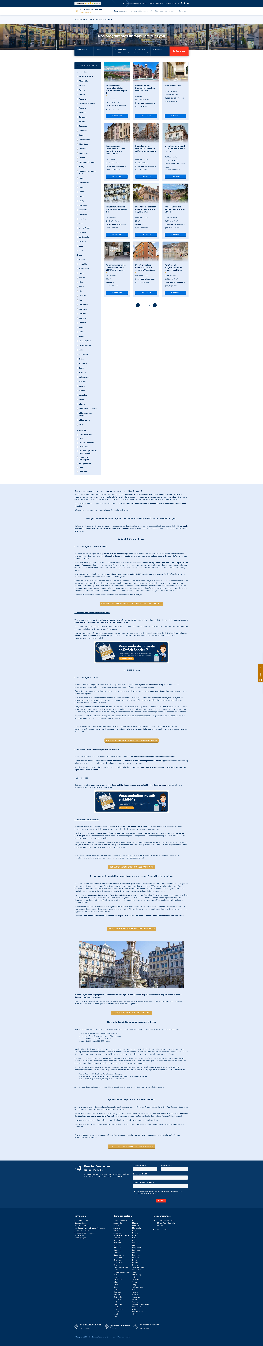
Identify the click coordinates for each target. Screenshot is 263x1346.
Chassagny (83, 153)
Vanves (82, 391)
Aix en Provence (86, 76)
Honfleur (83, 219)
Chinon (82, 158)
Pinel (81, 468)
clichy (81, 167)
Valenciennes (84, 377)
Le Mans (82, 241)
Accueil (79, 20)
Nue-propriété (85, 464)
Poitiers (82, 314)
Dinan (81, 192)
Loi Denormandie (86, 443)
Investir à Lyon (80, 995)
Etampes (83, 205)
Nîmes (81, 287)
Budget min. (121, 50)
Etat (99, 50)
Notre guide (79, 1235)
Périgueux (83, 305)
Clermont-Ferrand (87, 162)
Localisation (82, 50)
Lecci (81, 246)
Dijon (81, 187)
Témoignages (80, 1238)
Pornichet (83, 318)
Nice (81, 282)
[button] (87, 3)
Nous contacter (173, 3)
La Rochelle (84, 237)
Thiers (81, 359)
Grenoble (83, 210)
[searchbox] (131, 51)
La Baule (82, 232)
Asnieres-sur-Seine (87, 104)
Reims (81, 327)
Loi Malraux (84, 447)
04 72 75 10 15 (162, 1230)
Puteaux (82, 323)
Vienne (82, 404)
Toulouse (83, 363)
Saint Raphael (85, 341)
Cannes (82, 135)
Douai (81, 196)
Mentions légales (123, 1337)
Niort (81, 291)
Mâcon (82, 260)
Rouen (82, 336)
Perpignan (83, 309)
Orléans (82, 296)
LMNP (81, 439)
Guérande (83, 214)
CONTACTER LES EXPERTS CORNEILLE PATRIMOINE (131, 867)
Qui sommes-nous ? (133, 3)
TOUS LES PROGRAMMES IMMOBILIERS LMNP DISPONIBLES (131, 740)
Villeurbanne (84, 420)
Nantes (82, 278)
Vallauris (82, 381)
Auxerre (82, 108)
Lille (81, 251)
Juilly (81, 223)
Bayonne (83, 117)
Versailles (83, 395)
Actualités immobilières (154, 3)
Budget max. (140, 50)
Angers (82, 94)
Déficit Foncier (85, 435)
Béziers (82, 122)
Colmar (82, 178)
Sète (81, 350)
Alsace (82, 85)
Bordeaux (83, 126)
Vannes (82, 386)
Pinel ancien (84, 472)
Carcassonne (84, 140)
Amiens (82, 90)
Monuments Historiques (84, 458)
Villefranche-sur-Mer (88, 409)
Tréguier (82, 372)
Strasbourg (83, 354)
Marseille (83, 264)
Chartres (82, 149)
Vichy (81, 400)
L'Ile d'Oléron (84, 228)
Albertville (83, 81)
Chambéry (83, 144)
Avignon (82, 113)
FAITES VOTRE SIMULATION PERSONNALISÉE (131, 1013)
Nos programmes (91, 20)
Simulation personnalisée (84, 1233)
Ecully (81, 201)
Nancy (81, 273)
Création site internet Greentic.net (103, 1337)
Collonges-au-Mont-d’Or (87, 172)
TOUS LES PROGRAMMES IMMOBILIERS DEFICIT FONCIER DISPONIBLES (131, 604)
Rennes (82, 332)
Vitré (81, 425)
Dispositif (157, 50)
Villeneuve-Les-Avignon (85, 414)
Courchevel (84, 183)
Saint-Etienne (85, 345)
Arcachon (83, 99)
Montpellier (84, 269)
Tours (81, 368)
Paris (81, 300)
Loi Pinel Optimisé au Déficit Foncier (88, 452)
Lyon (102, 20)
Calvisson (83, 131)
